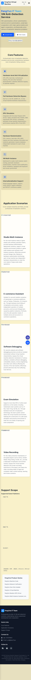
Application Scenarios (7, 628)
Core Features (5, 625)
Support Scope (5, 630)
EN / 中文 (24, 3)
